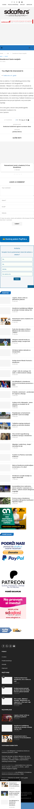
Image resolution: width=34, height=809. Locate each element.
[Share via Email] (28, 120)
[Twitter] (14, 2)
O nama (4, 4)
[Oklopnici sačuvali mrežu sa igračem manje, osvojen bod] (5, 342)
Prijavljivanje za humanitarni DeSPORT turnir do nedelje (21, 413)
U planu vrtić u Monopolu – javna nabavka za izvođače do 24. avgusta (22, 404)
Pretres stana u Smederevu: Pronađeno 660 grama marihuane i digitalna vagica (23, 499)
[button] (1, 157)
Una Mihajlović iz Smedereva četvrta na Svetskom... (14, 803)
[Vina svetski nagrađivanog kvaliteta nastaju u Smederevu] (5, 436)
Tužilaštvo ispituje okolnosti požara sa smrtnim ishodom (21, 424)
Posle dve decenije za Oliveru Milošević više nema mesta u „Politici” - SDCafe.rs (16, 757)
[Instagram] (16, 2)
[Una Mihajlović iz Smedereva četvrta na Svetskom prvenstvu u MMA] (5, 384)
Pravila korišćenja (13, 4)
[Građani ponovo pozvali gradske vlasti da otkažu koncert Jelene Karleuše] (7, 690)
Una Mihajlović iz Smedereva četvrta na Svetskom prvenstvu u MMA (22, 383)
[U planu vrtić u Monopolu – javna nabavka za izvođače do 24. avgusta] (5, 405)
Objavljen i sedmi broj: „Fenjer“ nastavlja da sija (21, 445)
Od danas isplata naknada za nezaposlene (21, 351)
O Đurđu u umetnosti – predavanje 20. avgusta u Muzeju (23, 393)
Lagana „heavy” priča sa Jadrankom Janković (19, 298)
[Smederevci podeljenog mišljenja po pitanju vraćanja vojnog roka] (5, 310)
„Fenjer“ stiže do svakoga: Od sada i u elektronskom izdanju (21, 372)
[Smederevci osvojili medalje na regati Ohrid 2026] (5, 478)
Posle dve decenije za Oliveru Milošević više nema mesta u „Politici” (21, 330)
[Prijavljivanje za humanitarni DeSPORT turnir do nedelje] (5, 415)
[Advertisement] (17, 35)
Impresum (29, 4)
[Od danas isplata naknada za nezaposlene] (5, 352)
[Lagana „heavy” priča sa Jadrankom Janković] (5, 300)
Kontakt (22, 4)
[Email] (21, 2)
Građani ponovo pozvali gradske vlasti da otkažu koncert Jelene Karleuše (22, 689)
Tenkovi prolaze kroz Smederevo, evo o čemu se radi (22, 679)
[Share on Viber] (26, 120)
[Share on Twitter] (21, 120)
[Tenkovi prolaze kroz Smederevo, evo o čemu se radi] (7, 680)
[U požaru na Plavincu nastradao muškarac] (5, 457)
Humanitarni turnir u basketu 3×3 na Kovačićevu (17, 166)
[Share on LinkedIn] (22, 120)
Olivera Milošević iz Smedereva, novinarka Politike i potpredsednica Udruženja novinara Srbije (16, 759)
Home (1, 53)
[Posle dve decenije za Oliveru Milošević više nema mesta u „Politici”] (5, 331)
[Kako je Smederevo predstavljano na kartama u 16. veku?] (5, 467)
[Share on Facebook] (19, 120)
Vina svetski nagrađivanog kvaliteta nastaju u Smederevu (22, 434)
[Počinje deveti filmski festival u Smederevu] (5, 363)
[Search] (32, 47)
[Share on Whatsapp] (24, 120)
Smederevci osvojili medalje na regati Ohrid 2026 (22, 476)
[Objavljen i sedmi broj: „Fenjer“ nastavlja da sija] (5, 446)
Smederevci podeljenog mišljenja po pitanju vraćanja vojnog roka (22, 309)
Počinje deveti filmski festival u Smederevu (22, 361)
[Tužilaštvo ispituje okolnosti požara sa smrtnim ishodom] (5, 426)
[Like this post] (17, 120)
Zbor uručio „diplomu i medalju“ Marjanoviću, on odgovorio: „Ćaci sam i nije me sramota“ (22, 701)
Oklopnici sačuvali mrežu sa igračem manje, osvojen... (14, 793)
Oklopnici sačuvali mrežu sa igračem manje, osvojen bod (21, 340)
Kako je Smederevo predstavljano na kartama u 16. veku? (22, 466)
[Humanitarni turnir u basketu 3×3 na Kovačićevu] (17, 152)
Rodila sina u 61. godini (9, 75)
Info (8, 53)
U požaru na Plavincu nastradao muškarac (22, 455)
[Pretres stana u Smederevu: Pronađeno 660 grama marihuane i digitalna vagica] (5, 500)
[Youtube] (19, 2)
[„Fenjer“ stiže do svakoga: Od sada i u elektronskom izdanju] (5, 373)
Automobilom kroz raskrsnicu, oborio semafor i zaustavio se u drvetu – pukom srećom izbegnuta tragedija (23, 488)
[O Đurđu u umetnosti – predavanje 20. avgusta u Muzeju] (5, 394)
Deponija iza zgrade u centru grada (18, 778)
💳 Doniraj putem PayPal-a (15, 239)
